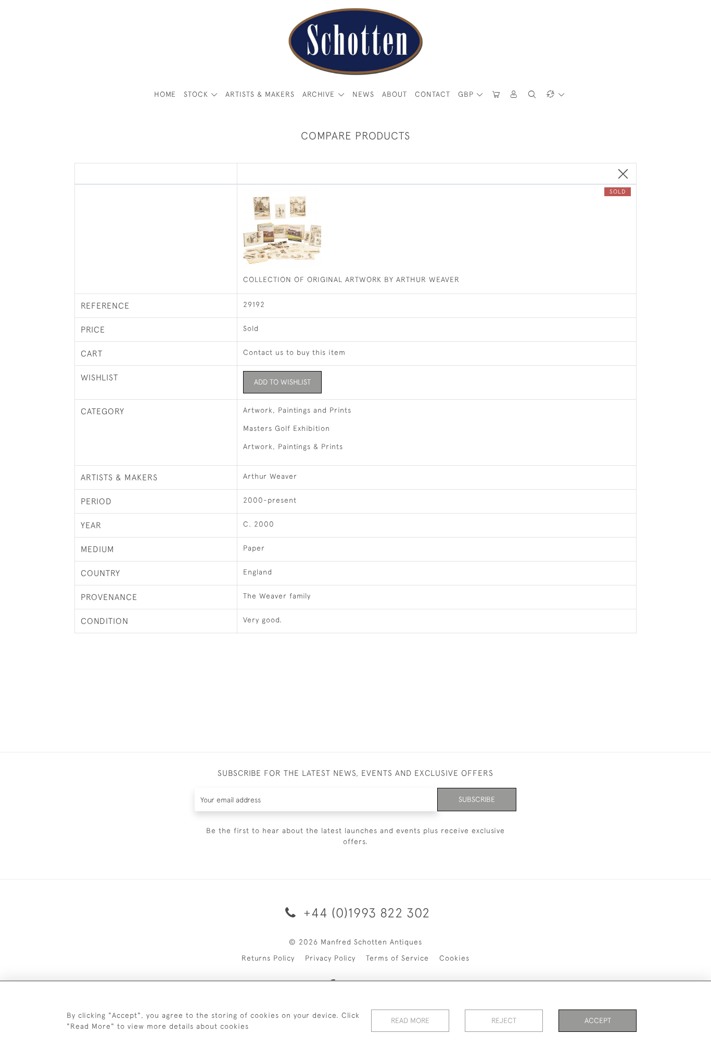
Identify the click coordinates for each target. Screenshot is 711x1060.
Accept (598, 1020)
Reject (503, 1020)
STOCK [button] (197, 94)
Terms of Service (397, 958)
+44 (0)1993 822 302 (365, 912)
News (363, 94)
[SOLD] (437, 230)
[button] (514, 94)
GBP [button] (467, 94)
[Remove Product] (623, 174)
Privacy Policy (330, 958)
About (394, 94)
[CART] (496, 94)
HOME (165, 94)
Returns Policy (268, 958)
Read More (410, 1020)
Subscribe (477, 799)
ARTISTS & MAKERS (260, 94)
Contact (432, 94)
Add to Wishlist (282, 382)
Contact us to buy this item (294, 352)
